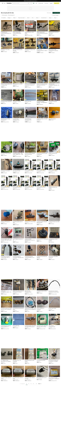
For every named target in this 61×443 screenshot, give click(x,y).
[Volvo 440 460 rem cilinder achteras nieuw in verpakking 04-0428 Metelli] (54, 371)
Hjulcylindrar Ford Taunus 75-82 (30, 49)
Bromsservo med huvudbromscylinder (16, 119)
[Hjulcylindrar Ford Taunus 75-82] (30, 43)
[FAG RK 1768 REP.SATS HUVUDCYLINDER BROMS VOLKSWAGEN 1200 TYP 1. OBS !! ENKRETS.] (18, 25)
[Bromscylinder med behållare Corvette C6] (54, 250)
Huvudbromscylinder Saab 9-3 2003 (18, 222)
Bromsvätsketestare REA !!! (29, 170)
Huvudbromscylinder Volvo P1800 (54, 221)
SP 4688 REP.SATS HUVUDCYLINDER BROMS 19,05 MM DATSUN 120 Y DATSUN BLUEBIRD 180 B (6, 33)
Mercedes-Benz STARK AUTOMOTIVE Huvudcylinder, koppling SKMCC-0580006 (53, 50)
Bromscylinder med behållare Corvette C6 (53, 257)
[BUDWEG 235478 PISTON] (54, 147)
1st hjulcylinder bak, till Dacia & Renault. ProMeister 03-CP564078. (6, 326)
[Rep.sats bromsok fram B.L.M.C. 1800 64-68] (54, 25)
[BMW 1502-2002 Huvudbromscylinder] (30, 284)
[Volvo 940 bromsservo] (54, 112)
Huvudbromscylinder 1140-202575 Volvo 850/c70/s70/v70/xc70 (30, 326)
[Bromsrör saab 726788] (54, 302)
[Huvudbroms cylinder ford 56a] (42, 284)
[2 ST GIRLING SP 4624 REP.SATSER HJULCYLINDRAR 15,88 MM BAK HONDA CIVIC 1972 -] (6, 353)
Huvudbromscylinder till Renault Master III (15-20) (42, 222)
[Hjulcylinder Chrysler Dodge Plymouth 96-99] (6, 112)
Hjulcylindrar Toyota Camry (5, 49)
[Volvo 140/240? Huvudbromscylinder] (54, 319)
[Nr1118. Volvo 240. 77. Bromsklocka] (42, 232)
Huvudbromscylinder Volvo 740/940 (53, 188)
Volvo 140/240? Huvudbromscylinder (52, 326)
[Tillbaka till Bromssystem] (1, 15)
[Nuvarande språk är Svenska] (34, 3)
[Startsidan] (9, 3)
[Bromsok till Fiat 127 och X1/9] (18, 77)
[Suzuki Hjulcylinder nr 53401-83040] (30, 25)
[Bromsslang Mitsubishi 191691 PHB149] (30, 353)
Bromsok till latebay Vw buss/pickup (40, 309)
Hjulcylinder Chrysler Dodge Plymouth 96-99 (5, 119)
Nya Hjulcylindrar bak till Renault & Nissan (18, 309)
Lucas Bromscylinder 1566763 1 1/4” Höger (30, 378)
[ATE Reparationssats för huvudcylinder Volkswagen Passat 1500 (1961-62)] (18, 250)
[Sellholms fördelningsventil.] (6, 215)
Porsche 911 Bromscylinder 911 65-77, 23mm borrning (6, 85)
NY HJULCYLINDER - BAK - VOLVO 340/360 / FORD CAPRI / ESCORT (6, 239)
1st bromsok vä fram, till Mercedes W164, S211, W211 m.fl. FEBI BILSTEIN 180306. (42, 326)
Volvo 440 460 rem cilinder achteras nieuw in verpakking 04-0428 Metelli (54, 378)
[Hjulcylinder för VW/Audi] (18, 95)
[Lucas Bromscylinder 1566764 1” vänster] (6, 371)
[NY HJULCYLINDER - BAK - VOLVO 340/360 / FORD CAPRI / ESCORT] (6, 232)
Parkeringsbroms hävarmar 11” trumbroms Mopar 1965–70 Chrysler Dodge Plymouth (6, 257)
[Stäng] (60, 0)
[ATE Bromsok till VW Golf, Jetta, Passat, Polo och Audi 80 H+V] (30, 77)
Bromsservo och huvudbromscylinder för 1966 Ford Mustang (42, 50)
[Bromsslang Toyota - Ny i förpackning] (18, 353)
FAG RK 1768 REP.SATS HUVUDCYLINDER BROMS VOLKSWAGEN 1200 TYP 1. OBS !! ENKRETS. (18, 33)
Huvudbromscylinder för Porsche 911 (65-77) (42, 119)
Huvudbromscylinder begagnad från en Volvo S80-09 (30, 154)
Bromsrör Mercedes (16, 325)
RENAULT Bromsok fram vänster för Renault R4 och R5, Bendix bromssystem (18, 291)
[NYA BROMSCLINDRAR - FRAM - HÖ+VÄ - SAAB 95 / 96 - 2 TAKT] (18, 147)
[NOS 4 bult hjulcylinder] (18, 164)
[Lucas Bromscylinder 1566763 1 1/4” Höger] (30, 371)
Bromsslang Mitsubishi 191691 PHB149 (29, 361)
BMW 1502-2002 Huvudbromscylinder (28, 291)
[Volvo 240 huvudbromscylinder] (6, 147)
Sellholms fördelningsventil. (5, 221)
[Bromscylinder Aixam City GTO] (42, 371)
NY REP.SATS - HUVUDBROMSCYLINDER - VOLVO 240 (6, 291)
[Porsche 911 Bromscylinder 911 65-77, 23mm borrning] (6, 77)
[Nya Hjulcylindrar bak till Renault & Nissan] (18, 302)
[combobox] (20, 3)
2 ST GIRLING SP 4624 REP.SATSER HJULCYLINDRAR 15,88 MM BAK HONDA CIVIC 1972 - (6, 361)
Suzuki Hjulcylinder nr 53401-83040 (29, 33)
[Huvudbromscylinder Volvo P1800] (54, 215)
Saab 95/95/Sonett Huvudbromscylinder (28, 119)
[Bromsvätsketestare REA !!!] (30, 164)
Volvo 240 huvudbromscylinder (6, 153)
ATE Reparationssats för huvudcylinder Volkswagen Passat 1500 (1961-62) (18, 257)
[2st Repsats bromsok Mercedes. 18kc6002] (42, 250)
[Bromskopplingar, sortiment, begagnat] (54, 232)
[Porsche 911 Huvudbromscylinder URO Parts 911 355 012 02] (42, 77)
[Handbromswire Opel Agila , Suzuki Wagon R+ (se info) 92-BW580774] (30, 302)
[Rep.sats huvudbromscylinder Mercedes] (18, 43)
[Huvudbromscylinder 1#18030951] (6, 95)
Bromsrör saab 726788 (52, 308)
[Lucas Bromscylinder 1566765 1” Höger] (18, 371)
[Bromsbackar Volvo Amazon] (6, 164)
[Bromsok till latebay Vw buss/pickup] (42, 302)
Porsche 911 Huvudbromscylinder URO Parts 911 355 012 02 (42, 85)
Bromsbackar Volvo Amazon (5, 170)
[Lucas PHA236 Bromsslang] (42, 353)
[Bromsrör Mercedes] (18, 319)
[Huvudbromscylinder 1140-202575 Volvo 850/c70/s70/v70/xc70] (30, 319)
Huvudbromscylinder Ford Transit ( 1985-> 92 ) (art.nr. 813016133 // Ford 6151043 (6, 309)
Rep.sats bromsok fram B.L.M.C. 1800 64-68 (54, 33)
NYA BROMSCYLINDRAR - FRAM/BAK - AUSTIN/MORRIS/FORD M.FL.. (42, 102)
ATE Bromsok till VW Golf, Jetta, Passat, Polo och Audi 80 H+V (30, 85)
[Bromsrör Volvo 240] (30, 95)
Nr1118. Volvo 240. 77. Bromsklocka (42, 239)
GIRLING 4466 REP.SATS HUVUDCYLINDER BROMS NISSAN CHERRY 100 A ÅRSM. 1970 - (42, 33)
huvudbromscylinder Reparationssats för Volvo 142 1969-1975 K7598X (30, 240)
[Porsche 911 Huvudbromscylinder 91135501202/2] (42, 147)
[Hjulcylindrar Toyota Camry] (6, 43)
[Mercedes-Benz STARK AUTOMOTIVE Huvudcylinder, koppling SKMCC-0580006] (54, 43)
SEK (36, 3)
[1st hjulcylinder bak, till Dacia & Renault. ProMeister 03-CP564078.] (6, 319)
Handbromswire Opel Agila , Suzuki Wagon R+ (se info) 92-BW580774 (30, 309)
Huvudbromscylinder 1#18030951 (6, 101)
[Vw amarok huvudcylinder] (54, 95)
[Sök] (28, 3)
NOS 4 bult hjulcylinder (16, 170)
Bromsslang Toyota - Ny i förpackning (17, 361)
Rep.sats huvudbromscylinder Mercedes (17, 50)
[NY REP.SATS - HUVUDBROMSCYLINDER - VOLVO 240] (6, 284)
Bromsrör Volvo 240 (28, 101)
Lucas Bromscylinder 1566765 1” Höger (18, 378)
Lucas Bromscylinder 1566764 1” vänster (6, 378)
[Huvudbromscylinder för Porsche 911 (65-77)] (42, 112)
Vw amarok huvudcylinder (53, 101)
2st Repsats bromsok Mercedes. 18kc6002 (42, 257)
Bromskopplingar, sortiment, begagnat (53, 239)
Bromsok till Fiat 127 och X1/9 (17, 84)
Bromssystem (4, 15)
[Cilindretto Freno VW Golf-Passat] (30, 215)
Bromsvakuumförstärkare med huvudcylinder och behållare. (53, 361)
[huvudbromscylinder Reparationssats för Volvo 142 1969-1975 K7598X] (30, 232)
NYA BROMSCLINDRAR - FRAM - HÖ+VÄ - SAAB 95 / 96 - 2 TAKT (18, 154)
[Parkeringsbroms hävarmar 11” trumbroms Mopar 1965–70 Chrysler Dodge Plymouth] (6, 250)
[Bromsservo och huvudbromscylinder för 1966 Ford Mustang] (42, 43)
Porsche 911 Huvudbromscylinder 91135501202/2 (42, 154)
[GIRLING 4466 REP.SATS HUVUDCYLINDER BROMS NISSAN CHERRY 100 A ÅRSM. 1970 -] (42, 25)
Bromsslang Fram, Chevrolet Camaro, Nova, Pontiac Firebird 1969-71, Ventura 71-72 (54, 291)
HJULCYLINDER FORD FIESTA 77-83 (18, 239)
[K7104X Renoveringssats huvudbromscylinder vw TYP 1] (30, 250)
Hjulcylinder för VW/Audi (17, 101)
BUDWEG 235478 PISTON (53, 153)
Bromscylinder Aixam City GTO (42, 377)
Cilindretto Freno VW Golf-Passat (30, 221)
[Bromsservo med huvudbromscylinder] (18, 112)
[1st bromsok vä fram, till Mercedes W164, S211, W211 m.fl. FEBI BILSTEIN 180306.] (42, 319)
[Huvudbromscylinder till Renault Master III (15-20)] (42, 215)
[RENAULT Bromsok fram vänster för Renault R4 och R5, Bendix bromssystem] (18, 284)
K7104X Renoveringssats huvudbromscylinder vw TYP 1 (29, 257)
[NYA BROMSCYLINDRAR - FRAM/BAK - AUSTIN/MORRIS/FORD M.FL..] (42, 95)
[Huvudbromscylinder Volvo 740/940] (54, 180)
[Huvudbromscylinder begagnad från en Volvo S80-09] (30, 147)
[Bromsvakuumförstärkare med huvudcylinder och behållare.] (54, 353)
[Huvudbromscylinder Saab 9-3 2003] (18, 215)
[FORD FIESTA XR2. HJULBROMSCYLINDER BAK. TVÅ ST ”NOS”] (54, 77)
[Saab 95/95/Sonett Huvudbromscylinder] (30, 112)
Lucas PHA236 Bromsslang (41, 360)
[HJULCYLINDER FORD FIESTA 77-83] (18, 232)
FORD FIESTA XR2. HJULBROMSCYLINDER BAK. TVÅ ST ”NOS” (54, 85)
